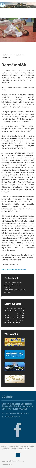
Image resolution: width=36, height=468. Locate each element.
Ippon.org (7, 287)
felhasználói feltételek (13, 461)
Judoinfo (7, 292)
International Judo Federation (14, 290)
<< (5, 308)
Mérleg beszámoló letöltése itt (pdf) (14, 269)
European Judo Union (12, 285)
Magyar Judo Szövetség (13, 282)
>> (23, 308)
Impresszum (7, 465)
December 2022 (14, 308)
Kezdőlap (5, 55)
